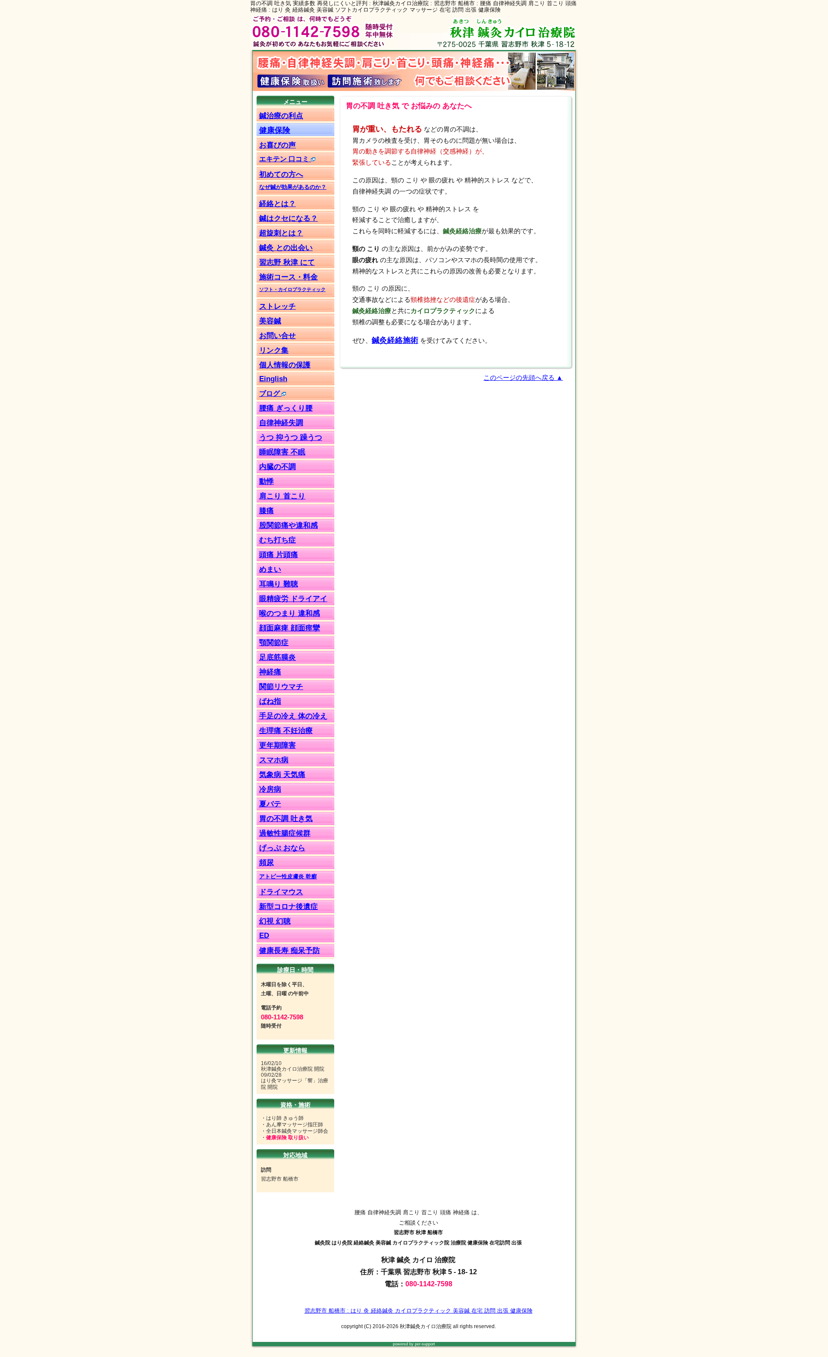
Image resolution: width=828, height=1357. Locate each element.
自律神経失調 (281, 423)
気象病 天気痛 (282, 775)
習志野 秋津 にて (287, 262)
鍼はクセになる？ (288, 218)
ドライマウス (281, 892)
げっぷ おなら (282, 848)
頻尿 (266, 863)
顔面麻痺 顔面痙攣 (289, 628)
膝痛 (266, 511)
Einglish (273, 378)
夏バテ (270, 804)
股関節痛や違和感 (288, 525)
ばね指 (270, 701)
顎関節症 (274, 643)
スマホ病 (274, 760)
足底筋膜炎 (277, 657)
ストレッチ (277, 306)
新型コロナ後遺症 (288, 907)
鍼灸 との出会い (286, 247)
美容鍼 (270, 321)
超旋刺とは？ (281, 233)
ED (264, 935)
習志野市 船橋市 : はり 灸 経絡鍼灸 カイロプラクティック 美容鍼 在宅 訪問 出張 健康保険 (418, 1310)
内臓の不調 (277, 467)
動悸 (266, 481)
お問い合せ (277, 335)
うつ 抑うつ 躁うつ (290, 437)
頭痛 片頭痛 (278, 555)
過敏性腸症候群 (284, 833)
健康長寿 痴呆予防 (289, 950)
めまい (270, 569)
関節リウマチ (281, 687)
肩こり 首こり (282, 496)
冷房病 (270, 789)
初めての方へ (281, 174)
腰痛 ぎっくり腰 (286, 408)
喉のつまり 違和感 (289, 613)
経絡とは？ (277, 203)
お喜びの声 (277, 145)
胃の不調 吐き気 (286, 819)
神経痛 (270, 672)
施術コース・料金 (288, 277)
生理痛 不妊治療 (286, 731)
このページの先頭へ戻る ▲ (523, 377)
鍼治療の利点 (281, 115)
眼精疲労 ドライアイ (293, 599)
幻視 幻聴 (275, 921)
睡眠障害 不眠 (282, 452)
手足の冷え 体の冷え (293, 716)
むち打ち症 (277, 540)
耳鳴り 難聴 (278, 584)
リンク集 (274, 350)
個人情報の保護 (284, 364)
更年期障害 (277, 745)
